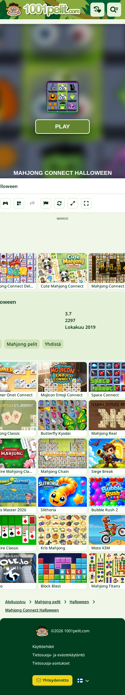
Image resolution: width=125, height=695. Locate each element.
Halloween (79, 601)
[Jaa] (32, 203)
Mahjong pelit (22, 344)
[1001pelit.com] (43, 9)
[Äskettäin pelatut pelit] (97, 10)
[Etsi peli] (114, 10)
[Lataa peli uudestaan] (59, 203)
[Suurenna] (72, 203)
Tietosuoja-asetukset (51, 663)
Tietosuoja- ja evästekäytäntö (58, 655)
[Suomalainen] (84, 680)
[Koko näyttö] (86, 203)
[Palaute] (45, 203)
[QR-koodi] (18, 203)
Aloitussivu (15, 601)
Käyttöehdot (43, 646)
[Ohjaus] (5, 203)
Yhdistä (53, 344)
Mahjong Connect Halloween (32, 610)
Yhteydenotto (56, 680)
